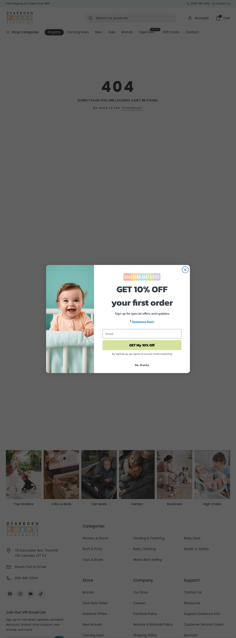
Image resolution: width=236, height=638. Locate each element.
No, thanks (142, 365)
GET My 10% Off (142, 345)
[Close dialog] (185, 269)
